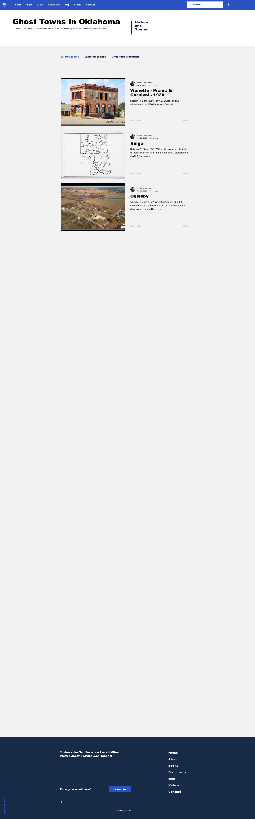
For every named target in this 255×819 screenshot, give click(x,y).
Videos (173, 785)
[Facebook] (228, 4)
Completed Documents (125, 56)
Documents (177, 772)
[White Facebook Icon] (61, 802)
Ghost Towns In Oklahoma (66, 21)
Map (171, 778)
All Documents (70, 56)
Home (173, 752)
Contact (174, 791)
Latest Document (95, 56)
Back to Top (4, 806)
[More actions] (188, 83)
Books (173, 765)
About (173, 759)
